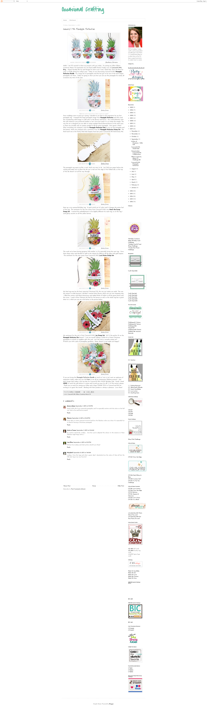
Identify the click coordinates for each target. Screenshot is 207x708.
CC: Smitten (131, 360)
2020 (132, 120)
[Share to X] (90, 392)
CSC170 (130, 411)
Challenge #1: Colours (134, 322)
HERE (65, 383)
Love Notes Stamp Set (106, 255)
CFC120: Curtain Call (134, 479)
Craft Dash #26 (132, 271)
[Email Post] (84, 392)
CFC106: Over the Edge (135, 490)
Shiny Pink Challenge (134, 439)
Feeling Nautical (135, 385)
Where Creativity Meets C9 (83, 394)
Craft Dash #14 (132, 297)
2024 (131, 110)
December (135, 131)
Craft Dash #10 (132, 295)
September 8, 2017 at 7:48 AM (82, 452)
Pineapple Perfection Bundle (85, 377)
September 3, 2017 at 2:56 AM (85, 430)
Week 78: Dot (132, 573)
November (135, 134)
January (134, 187)
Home (65, 20)
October (134, 136)
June (133, 174)
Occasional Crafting (83, 9)
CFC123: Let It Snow (134, 497)
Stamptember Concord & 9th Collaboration (136, 153)
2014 (131, 196)
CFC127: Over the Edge (135, 457)
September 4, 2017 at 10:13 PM (82, 442)
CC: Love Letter (133, 391)
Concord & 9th (71, 394)
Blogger (111, 704)
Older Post (121, 486)
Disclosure (72, 20)
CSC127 (130, 410)
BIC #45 (130, 622)
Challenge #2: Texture (134, 324)
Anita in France (71, 430)
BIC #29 (130, 599)
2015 (131, 193)
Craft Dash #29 (132, 299)
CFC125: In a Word (133, 499)
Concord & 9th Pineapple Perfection (135, 164)
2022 (131, 115)
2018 (131, 126)
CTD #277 (131, 630)
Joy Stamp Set (100, 335)
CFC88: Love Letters (134, 488)
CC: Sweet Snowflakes (134, 389)
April (133, 179)
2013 (131, 199)
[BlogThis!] (89, 392)
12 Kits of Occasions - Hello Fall (137, 143)
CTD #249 (131, 628)
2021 (131, 118)
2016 (131, 191)
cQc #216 (130, 550)
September (135, 139)
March (134, 182)
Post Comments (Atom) (78, 489)
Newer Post (67, 486)
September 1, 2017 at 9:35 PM (84, 406)
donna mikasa (71, 406)
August (134, 169)
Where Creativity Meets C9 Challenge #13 (136, 158)
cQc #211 (130, 548)
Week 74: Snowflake (133, 571)
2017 (131, 129)
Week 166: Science (133, 576)
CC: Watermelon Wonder (135, 387)
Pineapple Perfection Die (71, 337)
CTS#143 (130, 671)
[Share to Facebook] (92, 392)
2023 (131, 112)
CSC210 (130, 415)
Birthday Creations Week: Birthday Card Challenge (134, 240)
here (88, 379)
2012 (131, 201)
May (133, 177)
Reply (68, 413)
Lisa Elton (70, 442)
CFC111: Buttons (132, 492)
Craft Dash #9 (132, 293)
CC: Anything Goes (133, 393)
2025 (131, 107)
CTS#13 (130, 668)
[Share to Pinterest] (93, 392)
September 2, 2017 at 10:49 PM (81, 418)
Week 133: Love (132, 574)
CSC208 (130, 413)
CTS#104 (130, 670)
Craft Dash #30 (132, 301)
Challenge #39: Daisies (134, 329)
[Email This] (87, 392)
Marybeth (70, 452)
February (134, 185)
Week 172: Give (132, 578)
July (133, 171)
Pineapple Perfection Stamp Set (110, 129)
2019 (131, 123)
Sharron (69, 418)
